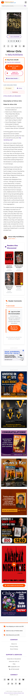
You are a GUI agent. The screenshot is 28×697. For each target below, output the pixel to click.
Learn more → (12, 238)
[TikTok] (8, 683)
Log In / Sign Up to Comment (14, 328)
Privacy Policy (14, 646)
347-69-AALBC (14, 669)
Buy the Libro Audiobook (13, 62)
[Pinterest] (15, 683)
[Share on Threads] (12, 46)
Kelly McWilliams (15, 54)
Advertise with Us (14, 661)
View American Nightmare (15, 585)
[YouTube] (8, 679)
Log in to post (11, 305)
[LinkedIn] (12, 683)
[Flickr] (19, 683)
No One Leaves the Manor (19, 266)
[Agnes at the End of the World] (9, 279)
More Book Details (12, 78)
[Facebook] (12, 679)
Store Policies (14, 649)
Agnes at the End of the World (9, 288)
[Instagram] (4, 679)
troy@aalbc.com (15, 666)
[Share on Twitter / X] (19, 46)
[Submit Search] (25, 6)
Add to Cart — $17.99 (14, 67)
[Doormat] (19, 279)
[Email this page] (23, 46)
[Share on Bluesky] (15, 46)
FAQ (14, 664)
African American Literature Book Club (14, 693)
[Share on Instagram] (8, 46)
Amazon (9, 88)
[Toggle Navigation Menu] (25, 2)
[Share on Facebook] (4, 46)
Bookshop (15, 92)
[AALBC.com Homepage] (8, 2)
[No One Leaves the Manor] (19, 258)
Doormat (18, 286)
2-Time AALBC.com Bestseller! (12, 96)
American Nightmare (9, 266)
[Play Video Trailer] (14, 564)
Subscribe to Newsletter (14, 659)
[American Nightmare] (9, 258)
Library (20, 88)
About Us (14, 644)
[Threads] (19, 679)
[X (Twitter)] (15, 679)
